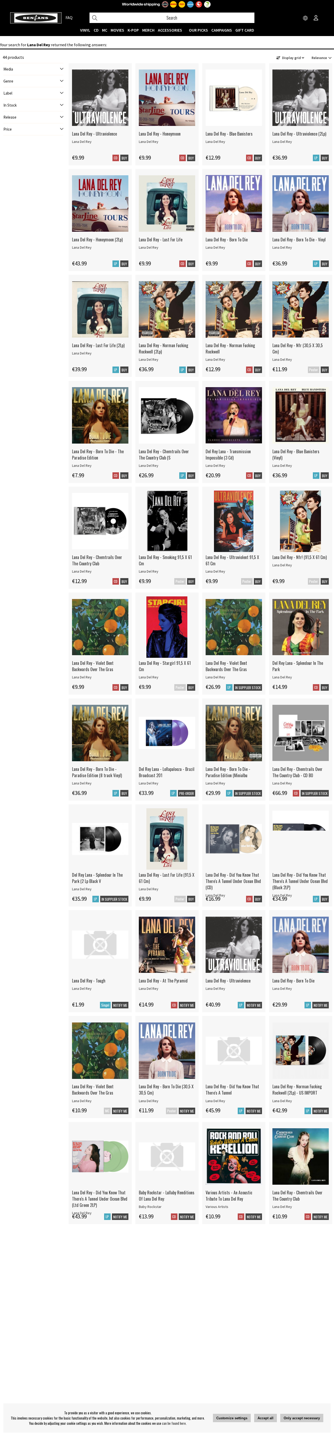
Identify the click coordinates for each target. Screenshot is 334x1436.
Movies (117, 30)
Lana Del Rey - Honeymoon (160, 134)
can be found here (174, 1423)
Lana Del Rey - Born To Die (227, 239)
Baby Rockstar (150, 1206)
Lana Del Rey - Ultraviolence (94, 134)
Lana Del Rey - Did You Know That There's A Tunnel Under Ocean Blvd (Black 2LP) (300, 881)
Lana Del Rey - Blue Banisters (229, 134)
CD (96, 30)
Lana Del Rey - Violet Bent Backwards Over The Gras (93, 666)
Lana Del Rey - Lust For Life (160, 239)
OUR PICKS (198, 30)
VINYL (85, 30)
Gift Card (244, 30)
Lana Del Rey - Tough (88, 981)
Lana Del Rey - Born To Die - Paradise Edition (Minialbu (228, 772)
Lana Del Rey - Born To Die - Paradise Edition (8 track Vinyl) (97, 772)
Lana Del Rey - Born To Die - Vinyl (299, 239)
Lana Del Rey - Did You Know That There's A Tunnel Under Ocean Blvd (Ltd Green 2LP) (99, 1198)
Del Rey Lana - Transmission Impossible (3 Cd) (228, 454)
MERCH (148, 30)
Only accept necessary (302, 1418)
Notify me (120, 1005)
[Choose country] (305, 18)
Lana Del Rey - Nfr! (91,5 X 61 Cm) (299, 557)
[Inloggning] (316, 18)
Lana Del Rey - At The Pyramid (163, 981)
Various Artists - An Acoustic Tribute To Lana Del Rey (229, 1195)
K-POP (133, 30)
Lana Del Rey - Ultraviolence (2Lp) (299, 134)
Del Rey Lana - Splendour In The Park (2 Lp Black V (97, 878)
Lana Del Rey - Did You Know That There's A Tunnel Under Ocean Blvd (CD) (233, 881)
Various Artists (217, 1206)
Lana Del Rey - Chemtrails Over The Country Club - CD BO (297, 772)
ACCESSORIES (170, 30)
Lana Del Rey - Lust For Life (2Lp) (98, 345)
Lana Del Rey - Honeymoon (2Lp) (97, 239)
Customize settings (231, 1418)
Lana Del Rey (82, 141)
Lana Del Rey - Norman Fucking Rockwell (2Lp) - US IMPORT (297, 1089)
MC (104, 30)
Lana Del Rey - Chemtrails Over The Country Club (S (164, 454)
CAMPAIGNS (221, 30)
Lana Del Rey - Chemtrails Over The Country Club (97, 560)
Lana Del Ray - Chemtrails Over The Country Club (297, 1195)
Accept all (265, 1418)
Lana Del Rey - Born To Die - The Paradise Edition (98, 454)
